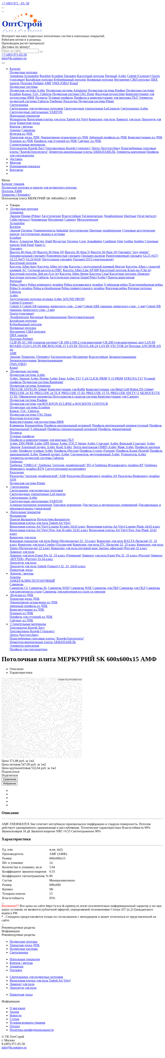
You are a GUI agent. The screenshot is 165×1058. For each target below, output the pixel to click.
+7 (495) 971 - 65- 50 (15, 3)
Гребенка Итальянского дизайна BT (119, 465)
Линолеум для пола (23, 562)
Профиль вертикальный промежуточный (120, 425)
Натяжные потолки (100, 79)
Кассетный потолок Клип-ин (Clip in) (125, 270)
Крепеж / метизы (21, 126)
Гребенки (56, 101)
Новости (16, 1015)
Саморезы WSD (59, 588)
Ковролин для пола (102, 119)
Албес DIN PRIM (21, 443)
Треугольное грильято (57, 259)
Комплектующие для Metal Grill (107, 389)
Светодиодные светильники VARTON (36, 112)
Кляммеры (17, 425)
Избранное (9, 783)
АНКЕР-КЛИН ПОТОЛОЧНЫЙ (32, 580)
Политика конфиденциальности (32, 1030)
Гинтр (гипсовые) (22, 313)
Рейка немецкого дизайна (45, 284)
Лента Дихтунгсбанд (105, 148)
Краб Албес (64, 447)
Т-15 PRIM (115, 378)
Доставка (16, 159)
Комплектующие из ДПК (145, 137)
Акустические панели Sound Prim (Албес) (78, 277)
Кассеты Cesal (99, 273)
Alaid (48, 241)
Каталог (15, 68)
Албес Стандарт (98, 443)
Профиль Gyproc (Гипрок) (97, 450)
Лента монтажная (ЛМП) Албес (95, 447)
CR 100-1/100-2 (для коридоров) (80, 342)
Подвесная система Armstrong (66, 90)
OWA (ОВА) (60, 83)
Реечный (111, 76)
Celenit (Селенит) (139, 76)
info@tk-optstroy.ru (14, 58)
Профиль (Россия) (66, 450)
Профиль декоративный (114, 429)
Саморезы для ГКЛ (132, 588)
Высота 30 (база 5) (77, 252)
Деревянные (38, 219)
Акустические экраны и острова (42, 234)
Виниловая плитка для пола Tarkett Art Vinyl (57, 119)
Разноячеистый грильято (63, 255)
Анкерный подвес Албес (38, 447)
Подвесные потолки (23, 72)
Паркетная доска (28, 123)
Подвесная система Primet (96, 101)
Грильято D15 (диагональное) (93, 259)
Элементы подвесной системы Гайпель (37, 458)
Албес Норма (39, 378)
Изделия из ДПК (21, 133)
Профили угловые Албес (36, 450)
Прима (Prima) (31, 216)
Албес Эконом (20, 378)
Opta (120, 241)
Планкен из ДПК (21, 141)
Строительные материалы (27, 144)
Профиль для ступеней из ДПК (55, 141)
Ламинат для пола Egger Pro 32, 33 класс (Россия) (116, 555)
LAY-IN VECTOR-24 (113, 346)
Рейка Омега (18, 284)
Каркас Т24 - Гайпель (37, 94)
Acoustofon (31, 76)
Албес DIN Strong (46, 443)
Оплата (15, 1026)
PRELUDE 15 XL (73, 393)
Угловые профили (60, 97)
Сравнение (9, 779)
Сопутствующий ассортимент (65, 468)
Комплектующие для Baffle (66, 389)
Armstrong (16, 76)
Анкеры (15, 130)
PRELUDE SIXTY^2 (124, 393)
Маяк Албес (126, 447)
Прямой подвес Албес (54, 454)
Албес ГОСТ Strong (72, 443)
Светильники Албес (134, 108)
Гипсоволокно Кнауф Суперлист (68, 148)
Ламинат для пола (128, 119)
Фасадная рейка (116, 288)
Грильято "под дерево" (134, 252)
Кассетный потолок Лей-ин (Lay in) (34, 273)
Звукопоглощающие (122, 356)
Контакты (16, 170)
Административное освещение (31, 505)
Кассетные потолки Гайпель (29, 277)
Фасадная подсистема (110, 94)
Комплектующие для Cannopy (118, 396)
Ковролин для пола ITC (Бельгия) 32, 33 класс (104, 544)
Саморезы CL (19, 588)
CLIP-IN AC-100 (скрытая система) (34, 342)
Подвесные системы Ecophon (30, 407)
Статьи (14, 1019)
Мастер (39, 241)
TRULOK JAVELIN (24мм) (28, 389)
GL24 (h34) (33, 259)
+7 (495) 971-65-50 (14, 54)
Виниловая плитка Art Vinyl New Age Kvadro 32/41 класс (49, 530)
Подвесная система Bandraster (42, 382)
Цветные (130, 216)
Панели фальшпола (23, 519)
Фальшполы (18, 119)
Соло (82, 241)
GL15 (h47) (17, 259)
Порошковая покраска (25, 166)
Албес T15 (73, 378)
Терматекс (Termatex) (35, 356)
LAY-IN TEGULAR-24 (82, 346)
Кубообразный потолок (70, 79)
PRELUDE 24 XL (22, 393)
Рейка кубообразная (47, 288)
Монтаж (15, 162)
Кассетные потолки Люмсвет (129, 273)
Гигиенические (92, 216)
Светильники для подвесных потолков (36, 108)
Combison (109, 241)
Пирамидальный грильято (28, 255)
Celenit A (16, 306)
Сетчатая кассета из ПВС (45, 270)
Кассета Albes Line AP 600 (81, 270)
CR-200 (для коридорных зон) (123, 342)
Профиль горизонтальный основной (72, 429)
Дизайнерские (113, 216)
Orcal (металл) (146, 216)
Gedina (128, 241)
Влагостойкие (71, 216)
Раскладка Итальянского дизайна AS (92, 476)
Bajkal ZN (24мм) (142, 389)
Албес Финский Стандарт (128, 443)
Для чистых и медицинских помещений (109, 505)
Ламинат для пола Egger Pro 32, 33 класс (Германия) (45, 555)
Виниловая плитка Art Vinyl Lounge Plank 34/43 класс (123, 526)
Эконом (15, 216)
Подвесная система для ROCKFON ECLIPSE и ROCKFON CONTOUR (59, 403)
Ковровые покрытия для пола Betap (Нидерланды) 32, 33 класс (53, 541)
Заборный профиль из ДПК (108, 137)
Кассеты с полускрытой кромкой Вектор (97, 266)
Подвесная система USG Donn (73, 94)
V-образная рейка (116, 284)
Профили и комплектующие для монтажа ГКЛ (106, 97)
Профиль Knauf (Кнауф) (132, 450)
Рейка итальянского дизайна (83, 284)
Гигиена (26, 230)
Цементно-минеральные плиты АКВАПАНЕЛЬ (82, 151)
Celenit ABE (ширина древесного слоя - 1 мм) (114, 306)
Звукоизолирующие (23, 360)
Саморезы (28, 130)
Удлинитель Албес (133, 454)
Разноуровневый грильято (124, 255)
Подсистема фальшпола (53, 519)
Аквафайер (94, 241)
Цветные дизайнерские (105, 230)
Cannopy (70, 219)
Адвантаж (26, 241)
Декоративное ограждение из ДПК (64, 137)
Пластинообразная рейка (146, 284)
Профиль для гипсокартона (28, 649)
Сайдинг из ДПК (89, 141)
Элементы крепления (130, 151)
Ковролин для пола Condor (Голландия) (45, 544)
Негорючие (56, 219)
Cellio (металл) (20, 219)
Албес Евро (58, 378)
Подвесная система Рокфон (106, 90)
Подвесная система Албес (27, 90)
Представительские (81, 317)
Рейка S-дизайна (21, 288)
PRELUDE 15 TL (98, 393)
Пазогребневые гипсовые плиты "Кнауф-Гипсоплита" (47, 638)
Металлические (87, 219)
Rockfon (45, 76)
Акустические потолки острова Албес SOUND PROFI (47, 299)
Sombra (139, 241)
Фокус (14, 241)
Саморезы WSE (81, 588)
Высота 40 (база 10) (23, 252)
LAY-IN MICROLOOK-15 (48, 346)
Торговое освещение (67, 505)
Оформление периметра (36, 396)
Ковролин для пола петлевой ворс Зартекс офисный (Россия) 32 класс (99, 548)
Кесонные (37, 317)
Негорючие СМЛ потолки (132, 79)
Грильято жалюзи (93, 255)
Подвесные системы (24, 86)
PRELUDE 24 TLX (47, 393)
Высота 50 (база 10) (104, 252)
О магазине (17, 1008)
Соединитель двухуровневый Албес (95, 454)
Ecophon (57, 76)
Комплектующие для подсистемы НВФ (37, 421)
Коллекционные (55, 317)
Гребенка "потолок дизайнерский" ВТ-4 (66, 465)
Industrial (62, 230)
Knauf (74, 83)
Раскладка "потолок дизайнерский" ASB (38, 476)
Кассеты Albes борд (23, 266)
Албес (122, 76)
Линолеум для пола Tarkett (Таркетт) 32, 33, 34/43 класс (48, 566)
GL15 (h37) (150, 255)
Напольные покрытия (25, 115)
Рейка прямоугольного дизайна (82, 288)
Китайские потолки (39, 79)
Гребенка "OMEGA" (24, 465)
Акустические (51, 216)
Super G (40, 245)
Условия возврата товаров (27, 1022)
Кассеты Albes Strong (74, 273)
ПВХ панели (18, 335)
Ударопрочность (44, 230)
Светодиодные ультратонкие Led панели (92, 108)
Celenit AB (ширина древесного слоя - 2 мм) (52, 306)
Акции (14, 1011)
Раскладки (70, 101)
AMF (47, 83)
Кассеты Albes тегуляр (52, 266)
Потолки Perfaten (32, 83)
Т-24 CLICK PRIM (94, 378)
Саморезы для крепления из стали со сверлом (74, 591)
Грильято (70, 76)
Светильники (19, 105)
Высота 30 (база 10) (50, 252)
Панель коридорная (121, 277)
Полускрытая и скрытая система (75, 396)
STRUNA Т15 (133, 378)
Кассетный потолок (90, 76)
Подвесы (41, 97)
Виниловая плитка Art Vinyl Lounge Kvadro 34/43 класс (48, 526)
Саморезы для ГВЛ (106, 588)
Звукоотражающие (50, 360)
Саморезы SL (38, 588)
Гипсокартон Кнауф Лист (27, 148)
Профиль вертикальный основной (67, 425)
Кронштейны (34, 425)
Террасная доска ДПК (25, 137)
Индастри (59, 241)
